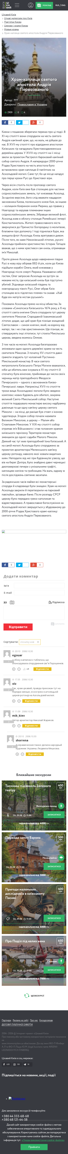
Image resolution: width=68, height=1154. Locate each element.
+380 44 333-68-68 (15, 1116)
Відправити (18, 627)
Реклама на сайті (20, 1020)
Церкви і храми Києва (16, 26)
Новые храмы (11, 29)
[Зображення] (12, 602)
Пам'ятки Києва (12, 22)
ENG (63, 5)
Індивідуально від (34, 823)
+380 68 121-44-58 (15, 1119)
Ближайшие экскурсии (33, 775)
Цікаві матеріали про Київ (18, 18)
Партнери (6, 1020)
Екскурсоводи (46, 1020)
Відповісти (42, 669)
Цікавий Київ (9, 15)
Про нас (34, 1020)
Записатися (54, 815)
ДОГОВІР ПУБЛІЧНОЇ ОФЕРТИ (17, 1025)
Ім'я (6, 585)
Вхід (30, 5)
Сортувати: (10, 641)
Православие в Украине (32, 104)
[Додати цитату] (6, 602)
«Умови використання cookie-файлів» (43, 1140)
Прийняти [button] (34, 1147)
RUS (57, 5)
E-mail (8, 592)
